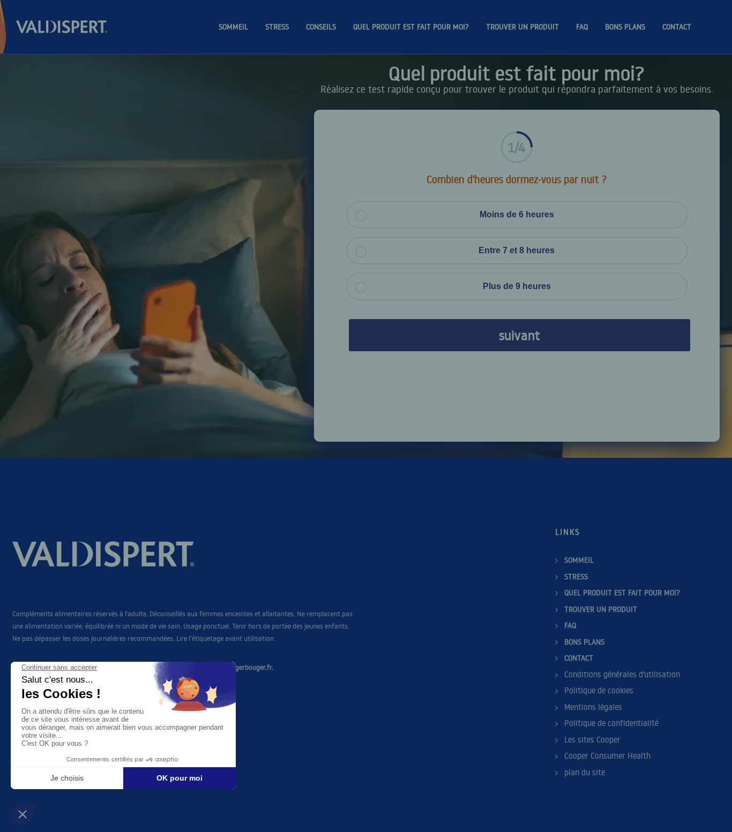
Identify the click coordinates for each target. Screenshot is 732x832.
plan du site (584, 772)
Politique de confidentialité (611, 723)
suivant (519, 335)
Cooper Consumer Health (607, 756)
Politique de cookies (598, 690)
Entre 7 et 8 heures (517, 250)
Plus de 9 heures (517, 286)
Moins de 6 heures (517, 214)
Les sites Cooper (592, 740)
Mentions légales (593, 707)
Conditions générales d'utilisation (622, 674)
